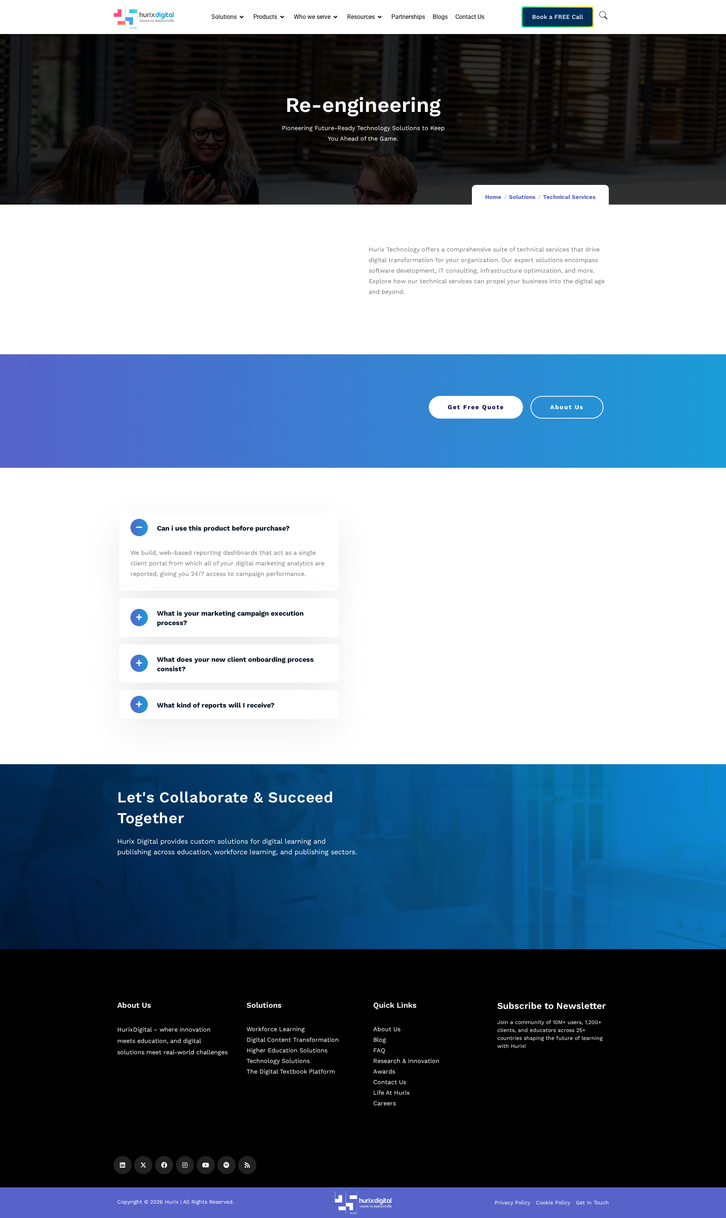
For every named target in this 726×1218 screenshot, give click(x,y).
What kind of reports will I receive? (216, 705)
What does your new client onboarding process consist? (235, 664)
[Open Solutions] (242, 17)
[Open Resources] (380, 17)
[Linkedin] (122, 1165)
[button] (228, 527)
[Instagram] (185, 1165)
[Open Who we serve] (336, 17)
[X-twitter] (143, 1165)
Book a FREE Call (557, 16)
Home (493, 197)
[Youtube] (206, 1165)
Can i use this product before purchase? (223, 528)
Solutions (522, 197)
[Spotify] (226, 1165)
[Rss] (247, 1165)
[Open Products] (282, 17)
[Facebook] (164, 1165)
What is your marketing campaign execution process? (230, 618)
